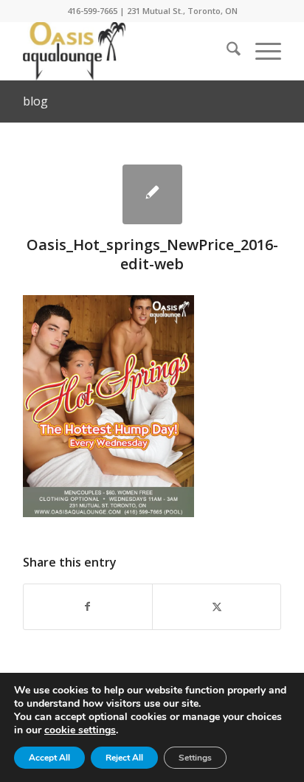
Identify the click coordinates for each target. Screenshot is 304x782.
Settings (195, 758)
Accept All (49, 758)
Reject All (124, 758)
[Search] (226, 50)
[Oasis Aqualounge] (126, 50)
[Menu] (261, 50)
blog (35, 101)
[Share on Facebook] (88, 606)
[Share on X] (216, 606)
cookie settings (80, 730)
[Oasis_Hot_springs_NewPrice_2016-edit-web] (152, 194)
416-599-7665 (92, 10)
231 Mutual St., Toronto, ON (182, 10)
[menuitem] (226, 50)
